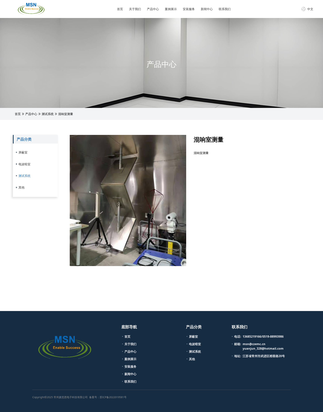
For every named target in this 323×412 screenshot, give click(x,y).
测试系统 (48, 114)
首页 (120, 9)
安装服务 (189, 9)
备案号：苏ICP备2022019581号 (108, 397)
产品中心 (153, 9)
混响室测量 (65, 114)
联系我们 (225, 9)
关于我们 (135, 9)
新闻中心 (207, 9)
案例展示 (171, 9)
